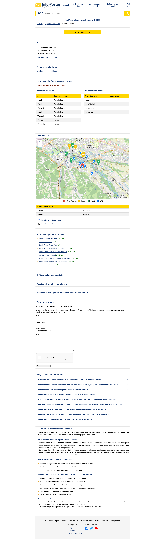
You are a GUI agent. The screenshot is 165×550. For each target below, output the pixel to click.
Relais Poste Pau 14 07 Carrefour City (53, 252)
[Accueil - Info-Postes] (48, 7)
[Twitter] (91, 528)
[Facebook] (86, 528)
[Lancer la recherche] (127, 13)
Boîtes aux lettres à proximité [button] (51, 275)
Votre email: (40, 322)
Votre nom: (40, 316)
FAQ (70, 528)
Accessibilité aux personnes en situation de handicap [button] (62, 293)
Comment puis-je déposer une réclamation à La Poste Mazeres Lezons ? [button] (67, 394)
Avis (56, 57)
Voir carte (49, 57)
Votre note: (40, 329)
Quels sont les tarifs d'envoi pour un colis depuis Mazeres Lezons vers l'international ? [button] (73, 414)
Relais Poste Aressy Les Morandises (52, 248)
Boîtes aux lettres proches (113, 5)
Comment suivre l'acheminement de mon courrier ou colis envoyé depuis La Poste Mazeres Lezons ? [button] (78, 385)
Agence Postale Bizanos (48, 238)
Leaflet (115, 197)
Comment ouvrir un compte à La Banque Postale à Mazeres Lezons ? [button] (65, 419)
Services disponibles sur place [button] (52, 284)
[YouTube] (96, 528)
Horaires (41, 57)
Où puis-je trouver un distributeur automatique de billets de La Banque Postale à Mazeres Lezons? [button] (78, 399)
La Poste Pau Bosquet (47, 255)
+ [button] (40, 141)
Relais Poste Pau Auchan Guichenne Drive (55, 258)
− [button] (40, 145)
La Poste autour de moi (95, 5)
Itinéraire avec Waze (48, 224)
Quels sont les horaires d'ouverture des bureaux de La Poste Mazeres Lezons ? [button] (69, 380)
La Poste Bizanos (45, 242)
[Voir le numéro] (82, 32)
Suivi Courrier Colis (78, 5)
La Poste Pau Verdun (47, 265)
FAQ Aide (128, 5)
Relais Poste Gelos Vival (48, 245)
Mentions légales (75, 533)
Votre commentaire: (43, 335)
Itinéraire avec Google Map (50, 220)
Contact (72, 531)
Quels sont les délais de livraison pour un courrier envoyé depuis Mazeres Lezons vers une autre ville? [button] (79, 404)
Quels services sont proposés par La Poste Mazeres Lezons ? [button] (62, 390)
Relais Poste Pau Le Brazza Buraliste (53, 262)
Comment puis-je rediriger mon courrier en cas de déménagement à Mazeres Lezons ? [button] (72, 409)
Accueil (66, 5)
